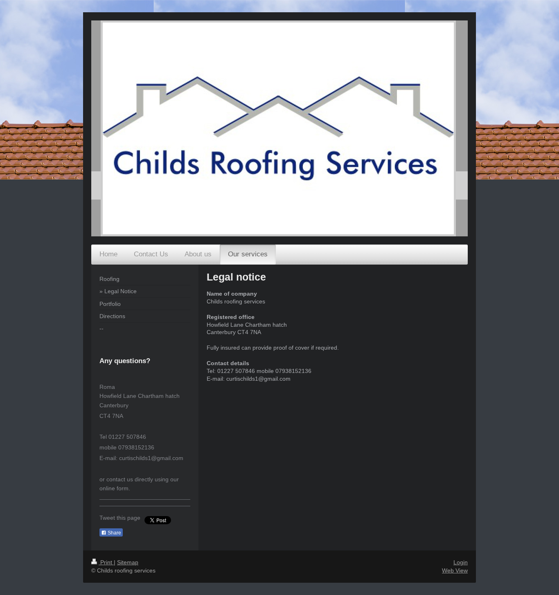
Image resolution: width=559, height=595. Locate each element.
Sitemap (127, 562)
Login (460, 562)
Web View (455, 570)
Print (106, 562)
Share (113, 533)
